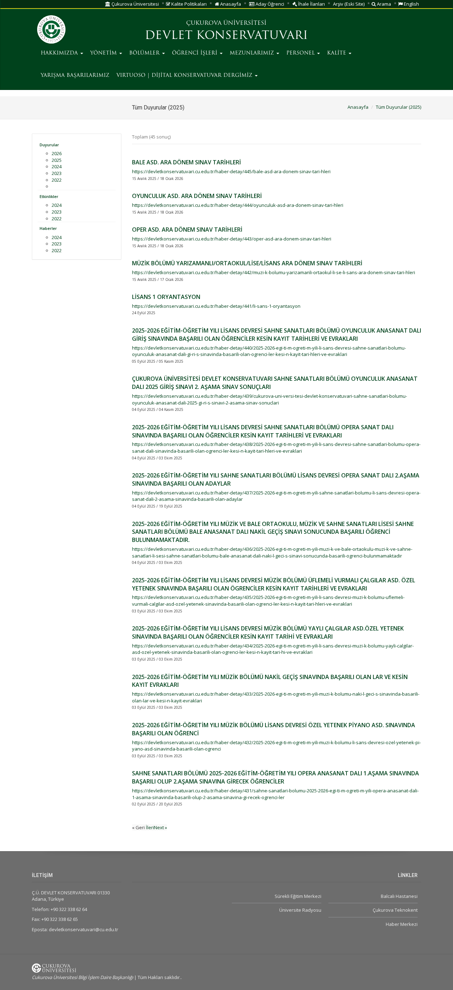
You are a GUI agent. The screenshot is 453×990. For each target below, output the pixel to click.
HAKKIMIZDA (60, 53)
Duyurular (49, 144)
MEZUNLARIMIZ (253, 53)
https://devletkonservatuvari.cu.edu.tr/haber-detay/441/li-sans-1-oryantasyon (216, 306)
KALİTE (337, 53)
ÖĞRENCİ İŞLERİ (195, 53)
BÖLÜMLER (145, 53)
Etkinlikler (49, 196)
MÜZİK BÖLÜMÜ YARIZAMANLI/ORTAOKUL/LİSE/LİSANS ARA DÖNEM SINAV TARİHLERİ (247, 263)
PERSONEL (301, 53)
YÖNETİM (104, 53)
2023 (57, 173)
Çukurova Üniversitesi (134, 4)
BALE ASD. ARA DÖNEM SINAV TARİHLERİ (186, 162)
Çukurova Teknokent (395, 910)
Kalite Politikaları (188, 4)
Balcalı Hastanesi (399, 896)
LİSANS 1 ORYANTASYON (166, 297)
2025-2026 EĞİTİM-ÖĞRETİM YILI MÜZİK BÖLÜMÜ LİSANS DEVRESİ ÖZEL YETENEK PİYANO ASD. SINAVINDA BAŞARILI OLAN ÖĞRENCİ (273, 729)
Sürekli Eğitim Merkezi (298, 896)
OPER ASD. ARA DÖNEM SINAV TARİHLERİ (187, 229)
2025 (57, 160)
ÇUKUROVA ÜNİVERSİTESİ (226, 23)
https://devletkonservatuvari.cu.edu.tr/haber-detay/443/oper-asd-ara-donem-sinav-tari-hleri (231, 239)
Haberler (48, 228)
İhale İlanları (311, 4)
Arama (383, 4)
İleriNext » (156, 827)
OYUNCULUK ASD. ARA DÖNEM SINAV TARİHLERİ (197, 196)
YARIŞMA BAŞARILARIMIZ (75, 75)
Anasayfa (230, 4)
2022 (57, 180)
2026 (57, 153)
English (411, 4)
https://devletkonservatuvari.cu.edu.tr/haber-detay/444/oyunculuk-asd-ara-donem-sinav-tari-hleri (237, 205)
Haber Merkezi (402, 924)
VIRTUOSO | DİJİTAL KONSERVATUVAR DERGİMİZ (185, 75)
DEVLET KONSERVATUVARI (226, 36)
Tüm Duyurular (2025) (398, 107)
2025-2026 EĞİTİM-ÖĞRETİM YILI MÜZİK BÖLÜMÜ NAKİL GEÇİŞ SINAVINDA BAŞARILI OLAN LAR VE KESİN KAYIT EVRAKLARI (270, 681)
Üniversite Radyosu (300, 910)
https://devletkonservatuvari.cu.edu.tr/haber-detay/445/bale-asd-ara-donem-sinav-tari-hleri (231, 171)
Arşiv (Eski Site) (349, 4)
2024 (57, 166)
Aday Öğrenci (269, 4)
